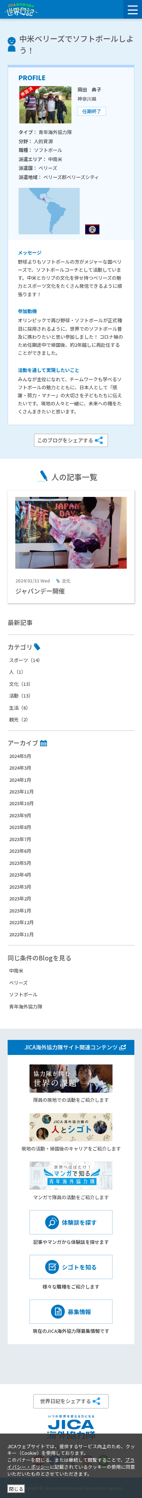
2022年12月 (21, 922)
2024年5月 (20, 755)
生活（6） (20, 707)
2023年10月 (21, 803)
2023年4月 (20, 874)
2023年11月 (21, 791)
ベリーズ (18, 982)
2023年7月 (20, 839)
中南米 (16, 970)
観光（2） (20, 719)
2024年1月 (20, 779)
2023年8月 (20, 827)
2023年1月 (20, 910)
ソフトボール (23, 994)
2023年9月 (20, 815)
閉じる (16, 1488)
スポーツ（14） (26, 660)
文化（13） (21, 683)
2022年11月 (21, 934)
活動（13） (21, 695)
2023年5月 (20, 862)
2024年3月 (20, 767)
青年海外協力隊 (25, 1006)
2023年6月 (20, 850)
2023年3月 (20, 886)
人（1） (17, 671)
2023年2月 (20, 898)
